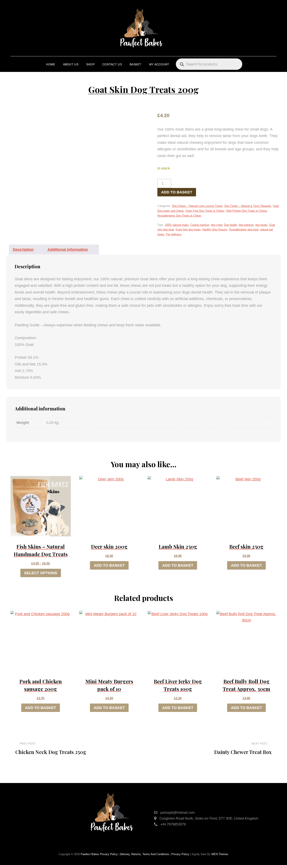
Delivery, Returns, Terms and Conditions (144, 854)
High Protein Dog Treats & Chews (246, 210)
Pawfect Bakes (90, 854)
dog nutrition (246, 224)
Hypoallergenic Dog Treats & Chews (179, 215)
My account (159, 64)
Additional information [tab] (67, 249)
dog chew (216, 224)
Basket (135, 64)
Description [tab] (23, 249)
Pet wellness (174, 234)
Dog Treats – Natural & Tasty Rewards (247, 206)
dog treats (261, 224)
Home (50, 64)
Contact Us (112, 64)
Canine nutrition (199, 224)
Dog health (230, 224)
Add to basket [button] (109, 565)
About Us (70, 64)
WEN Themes (219, 854)
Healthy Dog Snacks (214, 229)
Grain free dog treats (188, 229)
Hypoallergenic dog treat (243, 229)
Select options (40, 573)
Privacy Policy (109, 854)
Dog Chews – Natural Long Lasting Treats (197, 206)
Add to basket (176, 192)
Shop (90, 64)
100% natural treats (177, 224)
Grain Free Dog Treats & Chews (205, 210)
